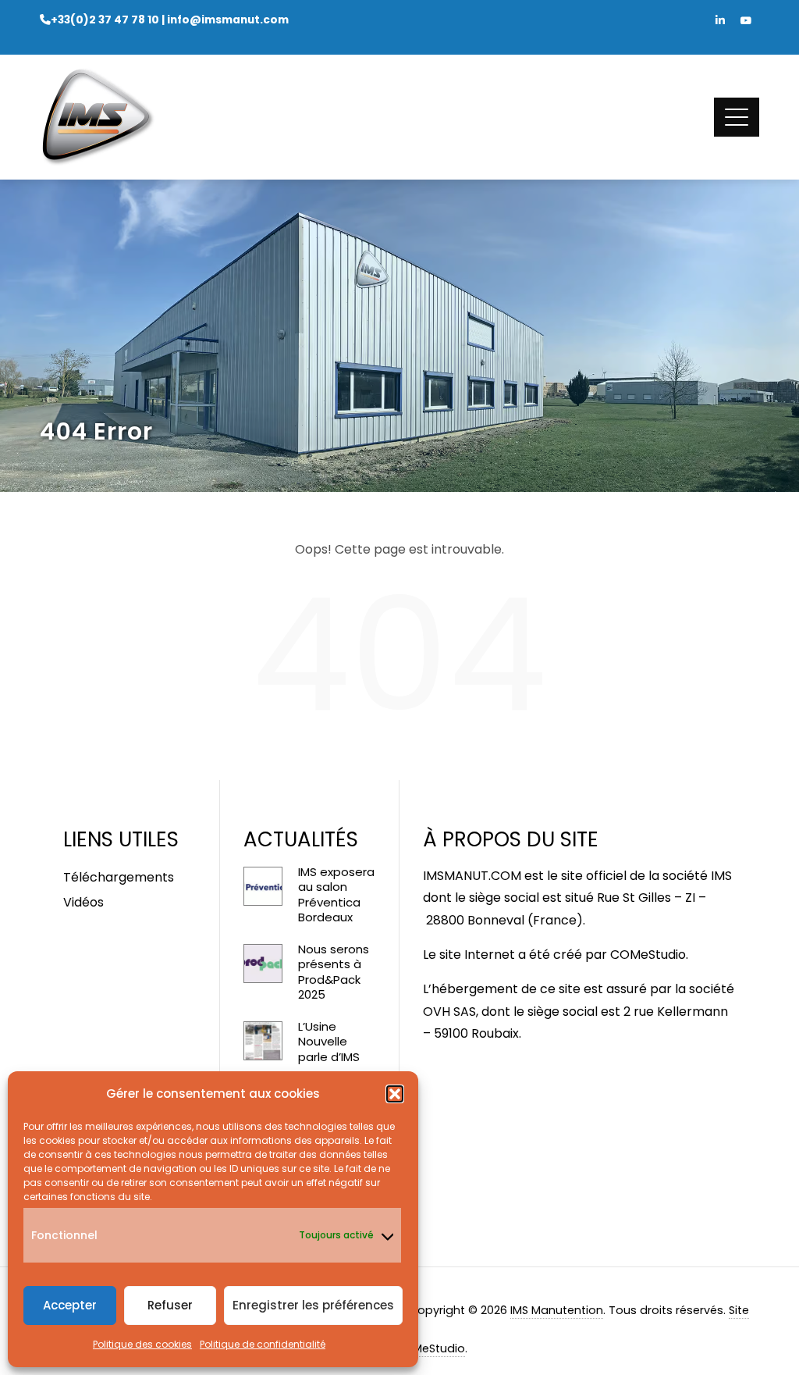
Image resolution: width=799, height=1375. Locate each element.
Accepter (70, 1305)
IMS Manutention (556, 1310)
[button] (395, 1094)
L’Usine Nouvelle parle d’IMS (329, 1041)
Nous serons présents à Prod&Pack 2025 (333, 972)
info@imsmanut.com (228, 19)
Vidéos (83, 902)
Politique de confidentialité (262, 1344)
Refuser (170, 1305)
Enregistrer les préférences (313, 1305)
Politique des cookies (142, 1344)
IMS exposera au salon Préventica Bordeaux (336, 895)
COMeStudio (648, 955)
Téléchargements (118, 877)
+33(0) (105, 19)
